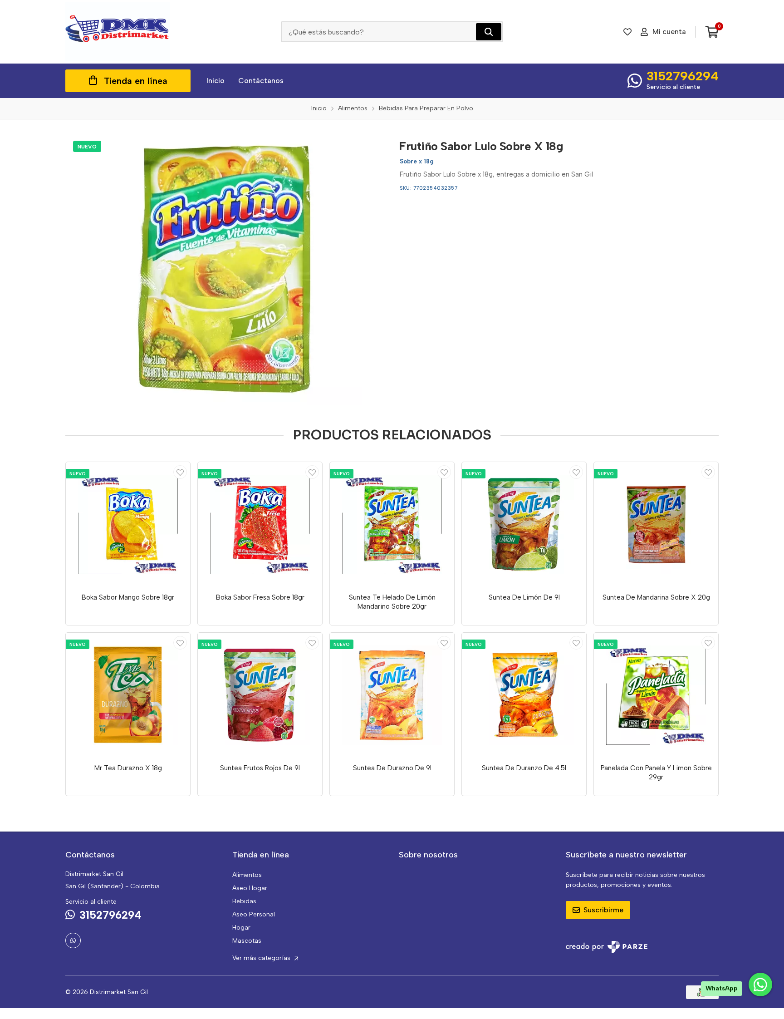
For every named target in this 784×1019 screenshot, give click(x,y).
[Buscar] (488, 31)
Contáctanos (261, 80)
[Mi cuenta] (180, 472)
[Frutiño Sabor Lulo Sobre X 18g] (225, 269)
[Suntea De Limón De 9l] (524, 524)
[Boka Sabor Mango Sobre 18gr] (128, 524)
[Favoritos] (627, 32)
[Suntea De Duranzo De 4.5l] (524, 695)
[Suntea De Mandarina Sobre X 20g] (656, 524)
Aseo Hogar (249, 888)
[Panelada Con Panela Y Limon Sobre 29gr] (656, 695)
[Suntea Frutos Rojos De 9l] (260, 695)
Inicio (215, 80)
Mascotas (246, 941)
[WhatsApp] (73, 940)
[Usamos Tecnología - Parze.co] (606, 947)
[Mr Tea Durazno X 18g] (128, 695)
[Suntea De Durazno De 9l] (392, 695)
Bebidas (244, 901)
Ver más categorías (262, 958)
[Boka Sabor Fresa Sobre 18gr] (260, 524)
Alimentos (247, 875)
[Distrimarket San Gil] (117, 32)
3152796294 (683, 75)
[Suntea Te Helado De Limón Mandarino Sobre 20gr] (392, 524)
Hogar (241, 927)
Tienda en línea (135, 80)
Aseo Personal (253, 914)
